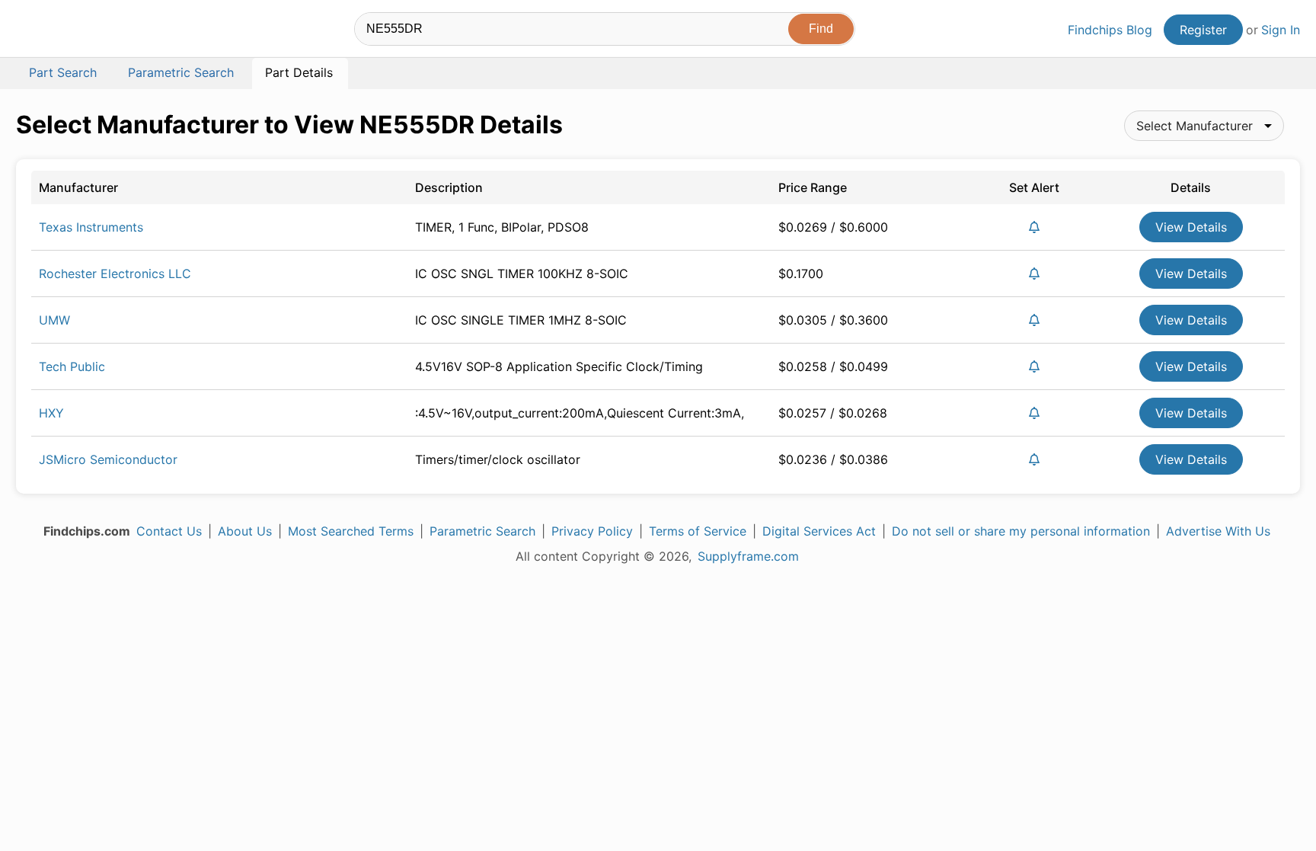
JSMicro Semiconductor (108, 459)
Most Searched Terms (351, 531)
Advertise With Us (1218, 531)
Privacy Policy (592, 531)
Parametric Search (482, 531)
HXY (51, 413)
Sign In (1280, 29)
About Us (245, 531)
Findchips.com (65, 31)
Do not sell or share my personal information (1021, 531)
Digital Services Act (819, 531)
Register (1203, 29)
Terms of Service (697, 531)
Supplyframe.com (748, 556)
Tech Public (72, 366)
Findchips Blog (1110, 29)
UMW (54, 320)
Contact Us (169, 531)
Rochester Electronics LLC (115, 273)
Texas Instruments (91, 227)
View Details (1191, 227)
